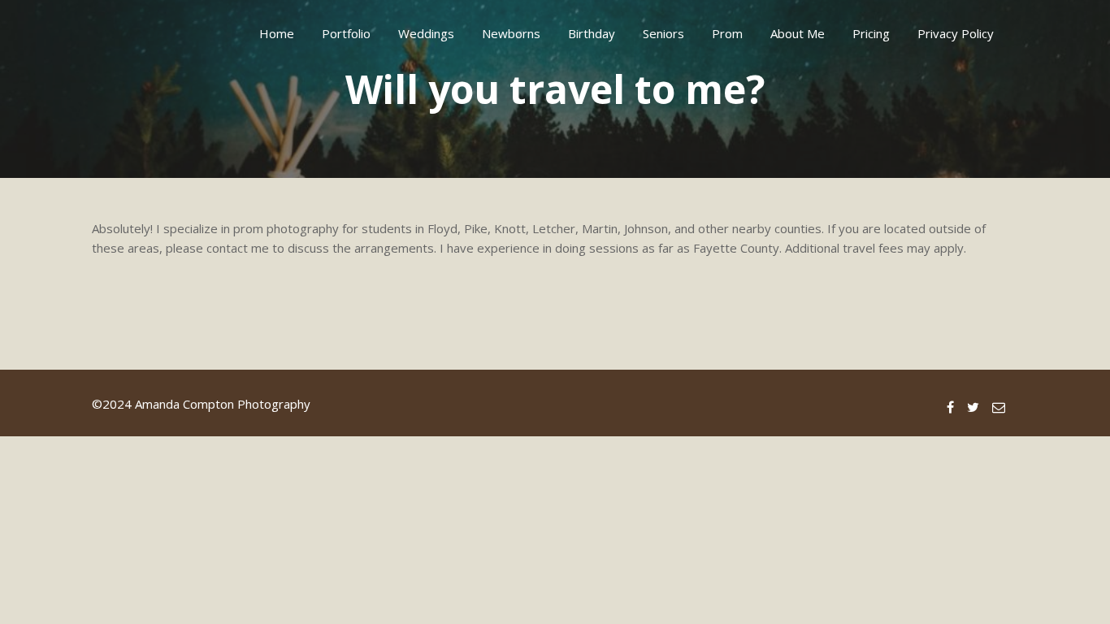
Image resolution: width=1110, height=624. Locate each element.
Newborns (511, 33)
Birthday (591, 33)
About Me (797, 33)
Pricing (871, 33)
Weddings (426, 33)
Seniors (663, 33)
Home (276, 33)
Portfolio (346, 33)
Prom (727, 33)
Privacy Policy (955, 33)
